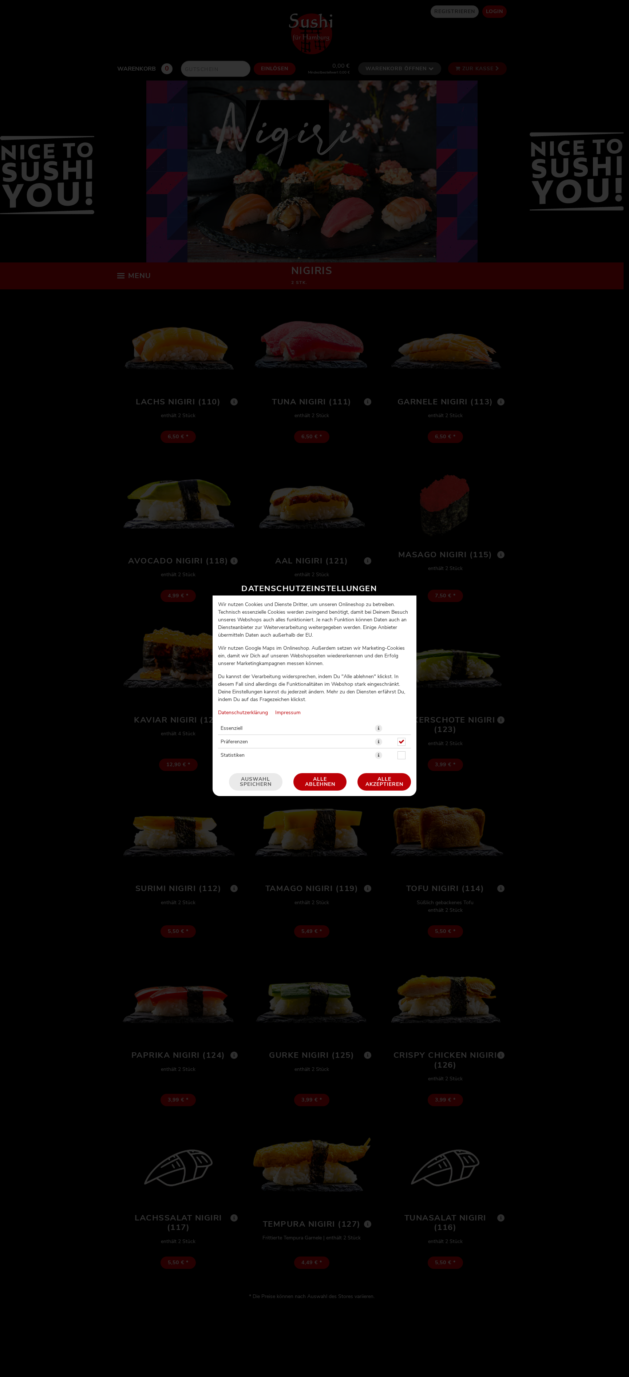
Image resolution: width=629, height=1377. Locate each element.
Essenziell (231, 728)
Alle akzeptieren (384, 782)
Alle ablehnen (320, 782)
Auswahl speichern (256, 782)
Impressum (288, 712)
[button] (378, 728)
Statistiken (233, 755)
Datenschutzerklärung (243, 712)
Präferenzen (234, 741)
